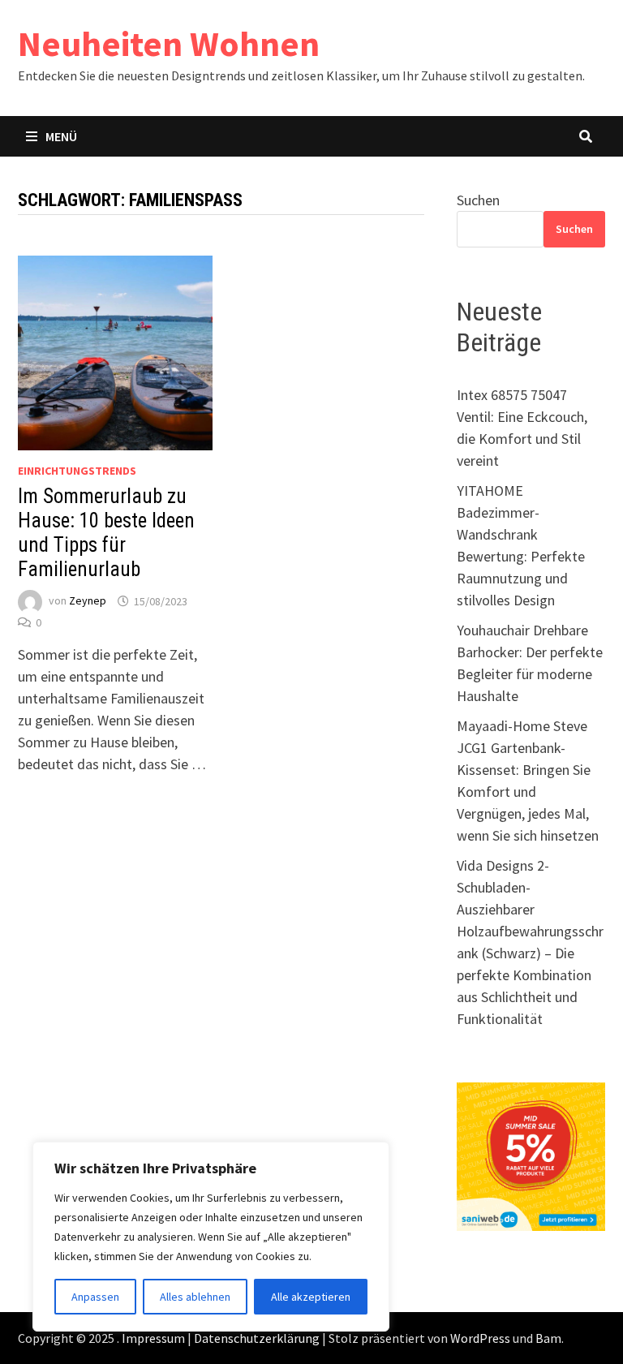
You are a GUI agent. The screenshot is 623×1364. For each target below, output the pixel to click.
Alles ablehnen (195, 1296)
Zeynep (87, 601)
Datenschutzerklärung (257, 1338)
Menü (61, 136)
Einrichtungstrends (77, 470)
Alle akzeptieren (310, 1296)
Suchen (478, 200)
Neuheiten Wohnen (169, 43)
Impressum (153, 1338)
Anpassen (95, 1296)
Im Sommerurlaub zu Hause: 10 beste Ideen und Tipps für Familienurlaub (106, 532)
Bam (548, 1338)
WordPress (480, 1338)
